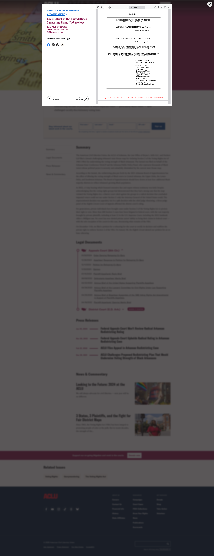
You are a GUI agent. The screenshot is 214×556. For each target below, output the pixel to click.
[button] (57, 45)
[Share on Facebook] (48, 45)
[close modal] (210, 4)
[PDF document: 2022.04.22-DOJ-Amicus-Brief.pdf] (133, 54)
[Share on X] (53, 45)
